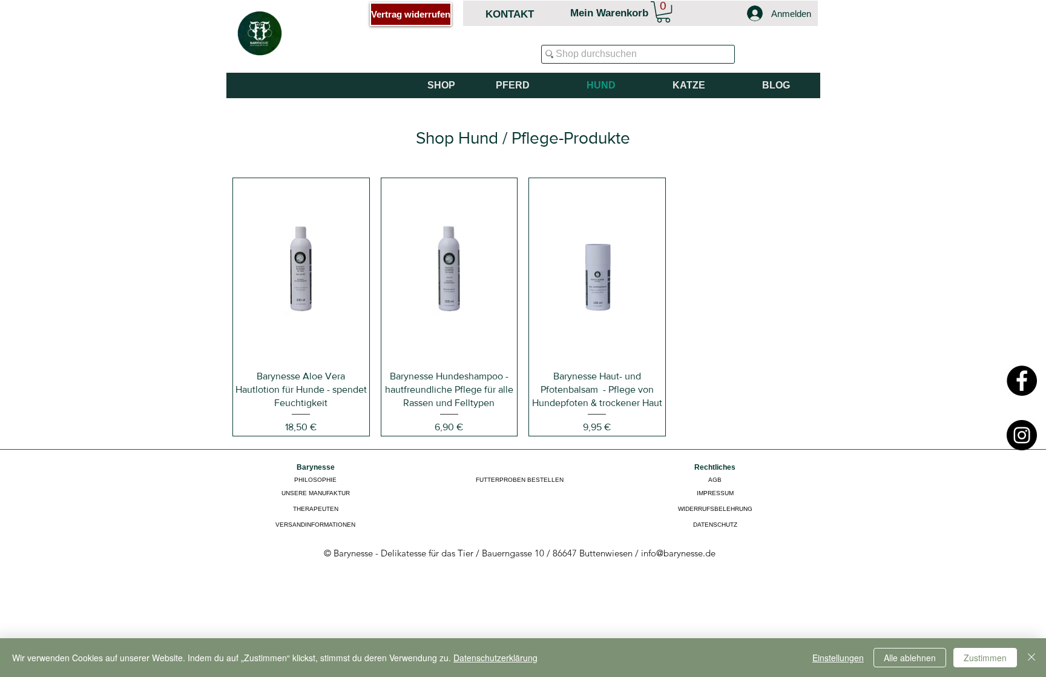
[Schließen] (1031, 657)
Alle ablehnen (910, 658)
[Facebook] (1022, 380)
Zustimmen (985, 658)
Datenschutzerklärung (495, 658)
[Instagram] (1022, 435)
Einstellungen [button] (838, 658)
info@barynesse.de (678, 553)
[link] (663, 11)
